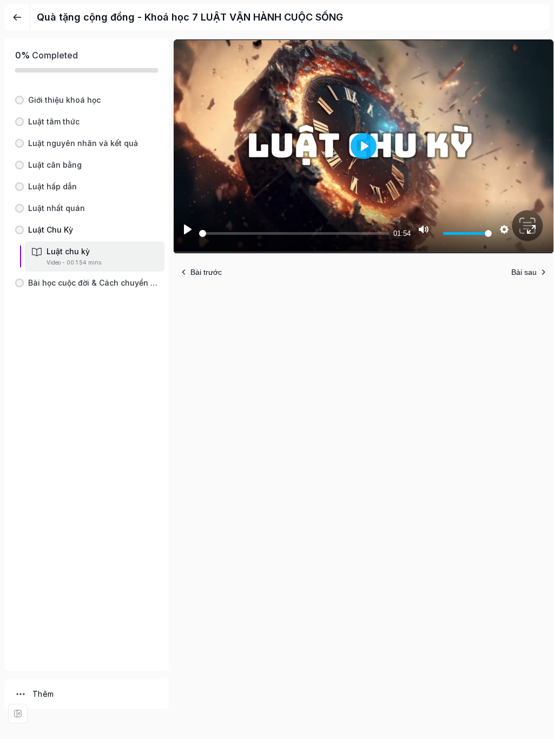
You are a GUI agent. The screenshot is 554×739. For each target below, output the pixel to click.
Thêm (43, 693)
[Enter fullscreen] (18, 713)
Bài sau (524, 272)
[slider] (294, 233)
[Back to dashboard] (17, 17)
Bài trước (206, 272)
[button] (86, 100)
